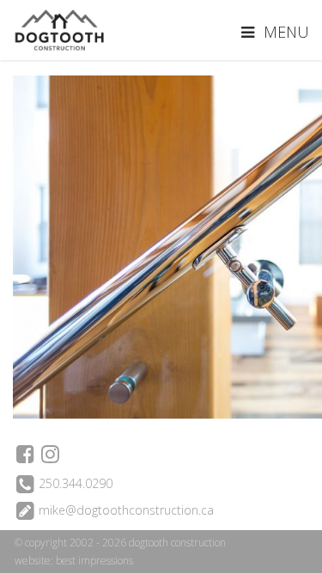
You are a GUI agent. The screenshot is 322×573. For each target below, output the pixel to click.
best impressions (94, 560)
